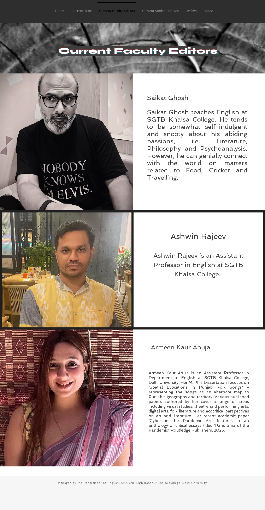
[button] (191, 8)
